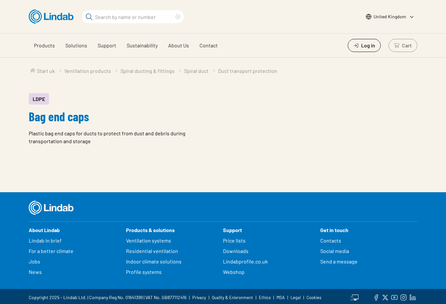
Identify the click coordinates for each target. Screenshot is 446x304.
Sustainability (142, 45)
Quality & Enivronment (232, 297)
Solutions (76, 45)
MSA (281, 297)
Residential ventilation (152, 251)
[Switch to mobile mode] (354, 296)
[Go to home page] (53, 17)
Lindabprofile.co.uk (245, 261)
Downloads (235, 251)
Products (44, 45)
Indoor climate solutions (154, 261)
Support (107, 45)
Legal (296, 297)
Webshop (234, 272)
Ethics (265, 297)
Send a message (339, 261)
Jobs (34, 261)
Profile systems (144, 272)
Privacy (199, 297)
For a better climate (51, 251)
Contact (208, 45)
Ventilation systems (148, 240)
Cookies (314, 297)
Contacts (330, 240)
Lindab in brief (45, 240)
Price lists (234, 240)
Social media (334, 251)
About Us (178, 45)
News (35, 272)
